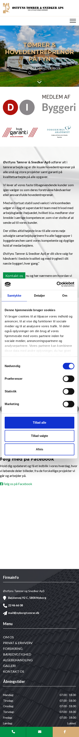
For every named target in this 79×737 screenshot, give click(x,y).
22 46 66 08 (15, 605)
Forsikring (12, 648)
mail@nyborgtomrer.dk (23, 613)
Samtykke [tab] (14, 295)
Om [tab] (64, 295)
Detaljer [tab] (39, 295)
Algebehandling (18, 660)
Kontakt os (14, 276)
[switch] (68, 378)
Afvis (39, 449)
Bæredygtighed (17, 654)
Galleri (9, 665)
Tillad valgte (39, 436)
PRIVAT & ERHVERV (18, 643)
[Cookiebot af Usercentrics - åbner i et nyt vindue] (56, 284)
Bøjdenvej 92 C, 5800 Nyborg (27, 597)
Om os (8, 637)
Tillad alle (39, 422)
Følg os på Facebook (17, 484)
